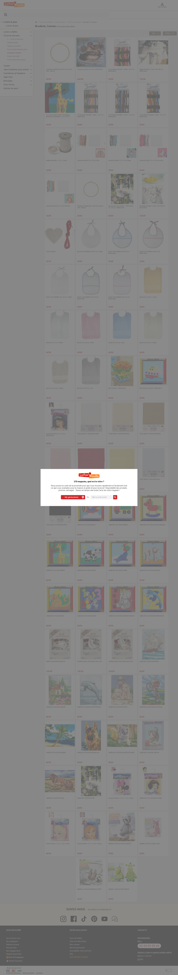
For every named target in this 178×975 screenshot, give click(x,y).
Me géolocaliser (71, 497)
